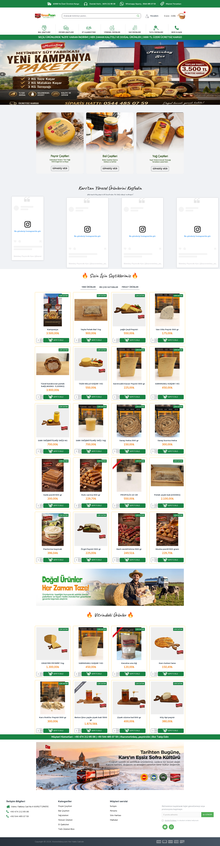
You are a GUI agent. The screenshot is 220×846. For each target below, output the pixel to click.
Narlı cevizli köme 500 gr (129, 549)
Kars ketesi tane (167, 663)
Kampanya (52, 329)
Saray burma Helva (167, 440)
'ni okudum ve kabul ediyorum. (182, 820)
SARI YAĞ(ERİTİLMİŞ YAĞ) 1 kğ (91, 440)
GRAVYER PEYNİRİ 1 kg (52, 663)
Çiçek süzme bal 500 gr (129, 717)
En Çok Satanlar (108, 287)
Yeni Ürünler (89, 287)
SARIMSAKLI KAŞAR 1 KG (167, 383)
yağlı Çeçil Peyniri (129, 329)
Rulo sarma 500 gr (90, 495)
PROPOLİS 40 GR (129, 495)
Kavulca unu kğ (129, 663)
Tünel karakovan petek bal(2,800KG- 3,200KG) (53, 384)
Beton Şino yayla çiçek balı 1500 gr (91, 718)
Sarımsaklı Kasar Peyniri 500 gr (129, 383)
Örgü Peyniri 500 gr (91, 549)
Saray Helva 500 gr (129, 440)
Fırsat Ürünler (130, 287)
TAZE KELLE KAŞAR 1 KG (91, 383)
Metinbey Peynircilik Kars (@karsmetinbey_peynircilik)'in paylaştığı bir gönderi (100, 264)
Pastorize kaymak (52, 549)
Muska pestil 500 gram (167, 549)
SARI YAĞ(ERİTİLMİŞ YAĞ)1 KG (52, 440)
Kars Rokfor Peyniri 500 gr (52, 717)
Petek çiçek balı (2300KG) (167, 495)
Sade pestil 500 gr (52, 495)
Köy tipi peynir (167, 717)
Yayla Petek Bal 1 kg (91, 329)
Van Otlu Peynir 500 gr (167, 329)
